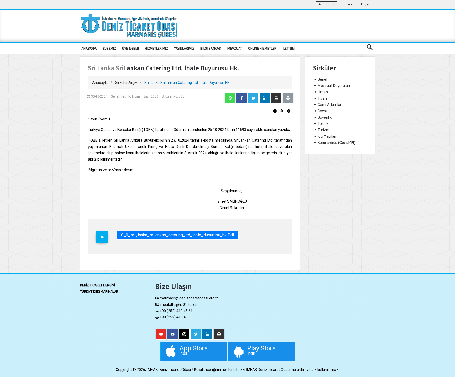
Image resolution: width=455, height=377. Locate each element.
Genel (322, 79)
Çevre (322, 111)
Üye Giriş (328, 4)
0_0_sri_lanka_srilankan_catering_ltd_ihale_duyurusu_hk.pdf (177, 235)
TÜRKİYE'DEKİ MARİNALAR (99, 291)
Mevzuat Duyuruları (333, 86)
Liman (322, 92)
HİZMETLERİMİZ (156, 48)
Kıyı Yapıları (326, 136)
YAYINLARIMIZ (184, 48)
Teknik (322, 124)
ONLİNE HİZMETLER (262, 48)
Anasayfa (100, 82)
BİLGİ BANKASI (210, 48)
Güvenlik (324, 117)
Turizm (323, 130)
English (366, 4)
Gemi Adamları (329, 105)
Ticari (322, 98)
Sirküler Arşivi (126, 82)
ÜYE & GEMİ (130, 48)
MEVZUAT (235, 48)
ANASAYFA (89, 48)
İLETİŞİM (289, 48)
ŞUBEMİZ (109, 48)
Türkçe (348, 4)
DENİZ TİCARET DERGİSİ (97, 285)
